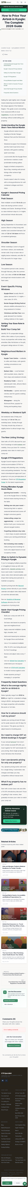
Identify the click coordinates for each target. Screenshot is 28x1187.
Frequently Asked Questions (11, 92)
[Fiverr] (6, 1080)
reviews (19, 444)
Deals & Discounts (5, 1133)
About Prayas (4, 1109)
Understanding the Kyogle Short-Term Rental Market (13, 64)
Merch (17, 1130)
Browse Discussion (9, 1000)
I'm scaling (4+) (5, 1101)
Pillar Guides (4, 1136)
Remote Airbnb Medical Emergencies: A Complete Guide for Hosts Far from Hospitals (21, 1162)
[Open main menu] (25, 2)
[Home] (6, 2)
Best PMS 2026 (19, 1113)
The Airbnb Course (6, 1093)
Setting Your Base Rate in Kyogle (12, 72)
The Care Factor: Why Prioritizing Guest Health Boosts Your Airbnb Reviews (21, 1160)
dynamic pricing (15, 569)
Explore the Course (14, 10)
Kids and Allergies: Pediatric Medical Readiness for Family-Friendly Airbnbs (6, 1158)
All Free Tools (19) (20, 1093)
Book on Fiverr (19, 1144)
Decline (18, 1183)
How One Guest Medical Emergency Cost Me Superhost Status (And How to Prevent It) (6, 1162)
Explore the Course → (11, 821)
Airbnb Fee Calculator (17, 661)
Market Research (5, 1127)
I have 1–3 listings (5, 1098)
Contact (10, 1175)
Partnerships (18, 1136)
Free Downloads (5, 1130)
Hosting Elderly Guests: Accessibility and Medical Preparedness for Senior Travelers (20, 1158)
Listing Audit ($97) (20, 1139)
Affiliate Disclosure (5, 1174)
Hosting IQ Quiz (5, 1107)
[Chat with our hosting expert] (25, 1184)
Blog (2, 1125)
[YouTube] (2, 1080)
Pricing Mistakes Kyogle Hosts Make (13, 80)
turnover (13, 742)
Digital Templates (19, 1127)
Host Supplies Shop (20, 1125)
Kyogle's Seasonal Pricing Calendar (13, 69)
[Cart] (21, 2)
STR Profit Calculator (18, 667)
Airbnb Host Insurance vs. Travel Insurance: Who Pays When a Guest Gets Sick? (7, 1160)
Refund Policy (19, 1172)
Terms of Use (12, 1172)
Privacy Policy (4, 1172)
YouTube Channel (5, 1139)
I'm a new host (5, 1096)
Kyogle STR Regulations (10, 76)
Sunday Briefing (5, 1147)
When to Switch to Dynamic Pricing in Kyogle (13, 84)
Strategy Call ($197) (20, 1141)
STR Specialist (6, 1073)
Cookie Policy (4, 1175)
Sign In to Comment (14, 1045)
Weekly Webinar (5, 1144)
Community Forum (5, 1141)
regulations (5, 115)
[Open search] (17, 2)
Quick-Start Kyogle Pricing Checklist (13, 88)
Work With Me (18, 1133)
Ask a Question (9, 1004)
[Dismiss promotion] (26, 7)
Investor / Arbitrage (6, 1104)
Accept (7, 1183)
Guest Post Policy (15, 1174)
